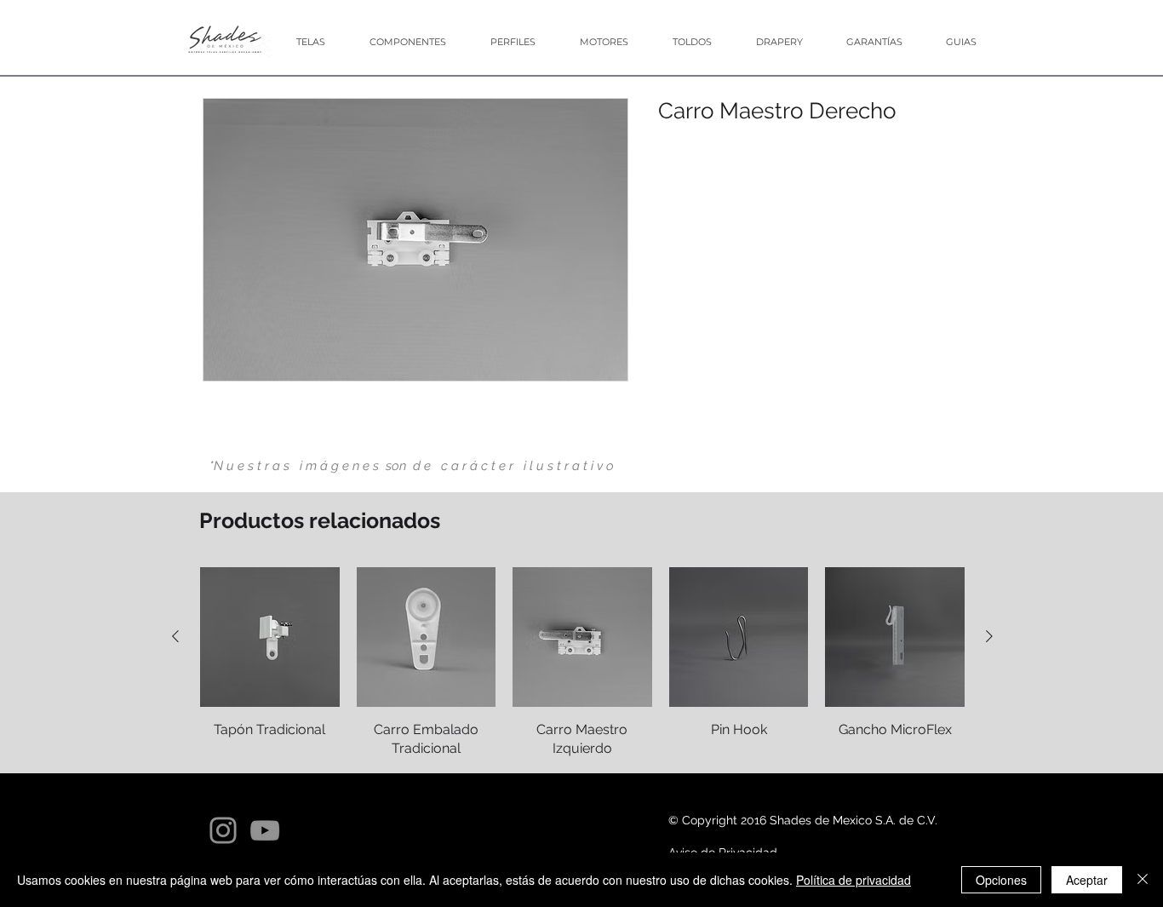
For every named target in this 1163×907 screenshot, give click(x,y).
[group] (582, 662)
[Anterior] (175, 636)
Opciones (1001, 879)
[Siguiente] (989, 636)
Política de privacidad (853, 879)
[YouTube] (265, 830)
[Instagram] (223, 830)
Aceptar (1087, 879)
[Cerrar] (1142, 879)
